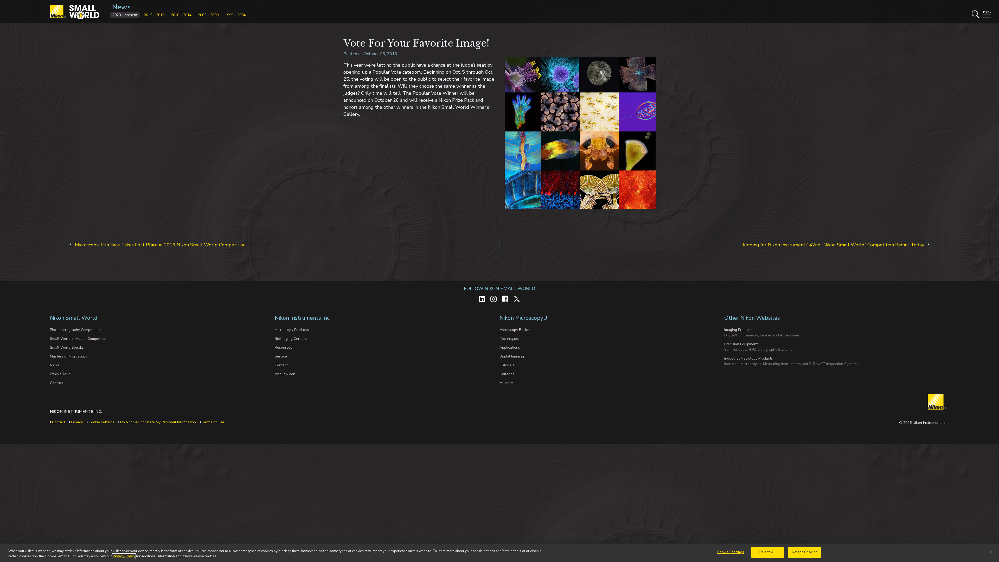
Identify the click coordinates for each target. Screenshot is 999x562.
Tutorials (506, 365)
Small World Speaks (67, 347)
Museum (506, 382)
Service (281, 356)
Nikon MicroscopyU (523, 318)
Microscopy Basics (514, 329)
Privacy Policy (124, 556)
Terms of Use (213, 422)
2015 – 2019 (154, 14)
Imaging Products (738, 329)
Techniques (509, 338)
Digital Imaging (511, 356)
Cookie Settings (730, 552)
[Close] (990, 552)
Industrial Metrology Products (748, 358)
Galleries (506, 374)
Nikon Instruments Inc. (303, 318)
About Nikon (285, 374)
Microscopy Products (292, 329)
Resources (283, 347)
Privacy (77, 422)
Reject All (767, 552)
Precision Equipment (741, 344)
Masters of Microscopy (68, 356)
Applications (509, 347)
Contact (56, 382)
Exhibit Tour (60, 374)
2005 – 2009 (208, 14)
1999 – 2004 (235, 14)
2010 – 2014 (181, 14)
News (121, 7)
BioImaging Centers (291, 338)
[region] (499, 553)
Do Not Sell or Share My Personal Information (158, 422)
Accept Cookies (804, 552)
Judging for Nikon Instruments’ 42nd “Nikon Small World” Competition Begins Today (833, 245)
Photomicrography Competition (75, 329)
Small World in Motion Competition (78, 338)
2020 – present (124, 14)
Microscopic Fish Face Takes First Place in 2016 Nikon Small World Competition (160, 245)
